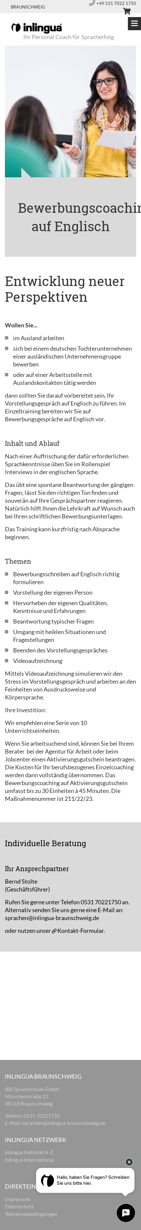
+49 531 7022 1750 (116, 3)
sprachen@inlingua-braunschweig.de (52, 917)
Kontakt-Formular (80, 930)
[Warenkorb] (124, 12)
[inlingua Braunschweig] (36, 27)
